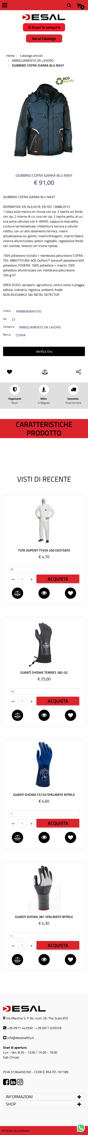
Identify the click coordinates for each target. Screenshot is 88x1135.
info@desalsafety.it (20, 1037)
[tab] (44, 1096)
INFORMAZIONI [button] (20, 1096)
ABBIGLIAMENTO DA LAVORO (33, 60)
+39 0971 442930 (20, 1027)
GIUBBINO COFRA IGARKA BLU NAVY (38, 65)
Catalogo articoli (31, 55)
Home (10, 55)
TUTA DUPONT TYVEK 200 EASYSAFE (44, 550)
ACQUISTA (58, 578)
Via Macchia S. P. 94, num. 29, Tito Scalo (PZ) (37, 1018)
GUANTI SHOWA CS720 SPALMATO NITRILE (44, 795)
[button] (44, 117)
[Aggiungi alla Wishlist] (10, 372)
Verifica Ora (44, 351)
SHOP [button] (11, 1104)
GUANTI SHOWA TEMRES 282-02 (44, 672)
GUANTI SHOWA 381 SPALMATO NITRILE (44, 917)
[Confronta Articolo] (45, 372)
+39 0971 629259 (48, 1027)
